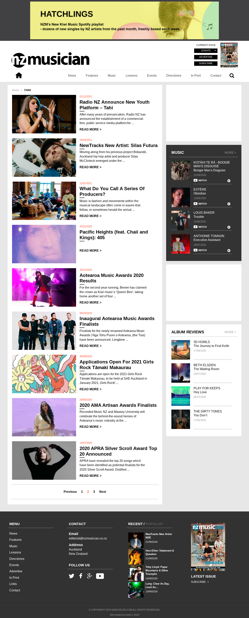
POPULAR (154, 524)
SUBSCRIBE (206, 63)
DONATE (206, 50)
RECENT (135, 524)
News (72, 75)
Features (92, 75)
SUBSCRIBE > (200, 581)
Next (102, 491)
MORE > (230, 152)
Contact (215, 75)
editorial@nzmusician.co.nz (88, 538)
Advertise (15, 571)
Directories (173, 75)
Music (112, 75)
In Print (196, 75)
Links (13, 584)
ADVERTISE (205, 57)
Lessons (131, 75)
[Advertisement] (203, 113)
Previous (70, 491)
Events (152, 75)
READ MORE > (90, 129)
